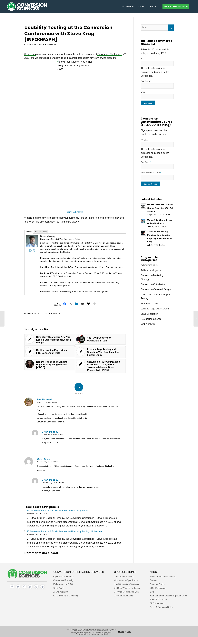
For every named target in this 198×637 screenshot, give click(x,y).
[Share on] (88, 303)
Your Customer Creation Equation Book (168, 595)
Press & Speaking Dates (161, 607)
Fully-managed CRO (63, 584)
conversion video (115, 218)
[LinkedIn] (30, 589)
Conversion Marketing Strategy (152, 277)
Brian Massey (47, 236)
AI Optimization (60, 591)
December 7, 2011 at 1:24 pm (37, 534)
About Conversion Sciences (163, 576)
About (154, 571)
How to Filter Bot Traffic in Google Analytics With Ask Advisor (160, 208)
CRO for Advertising (123, 595)
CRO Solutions (125, 571)
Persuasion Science (151, 319)
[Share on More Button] (94, 303)
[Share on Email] (82, 303)
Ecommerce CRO (150, 303)
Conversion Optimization (153, 284)
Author (28, 232)
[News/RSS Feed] (36, 589)
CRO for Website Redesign (127, 588)
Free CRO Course (158, 599)
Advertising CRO (149, 265)
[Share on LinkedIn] (76, 303)
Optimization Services (63, 576)
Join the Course (150, 184)
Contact (153, 580)
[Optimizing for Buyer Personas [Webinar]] (2, 319)
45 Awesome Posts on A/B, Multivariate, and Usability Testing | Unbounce (64, 531)
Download (148, 103)
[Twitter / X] (18, 589)
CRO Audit (58, 588)
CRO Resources (158, 588)
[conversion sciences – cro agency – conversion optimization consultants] (27, 6)
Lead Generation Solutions (126, 584)
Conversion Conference (109, 54)
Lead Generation (149, 314)
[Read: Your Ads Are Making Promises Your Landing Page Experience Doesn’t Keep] (143, 233)
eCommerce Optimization (126, 580)
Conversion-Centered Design (40, 45)
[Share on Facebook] (64, 303)
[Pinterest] (24, 589)
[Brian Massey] (32, 246)
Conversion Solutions (124, 576)
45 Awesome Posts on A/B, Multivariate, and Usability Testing (58, 510)
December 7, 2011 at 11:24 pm (37, 513)
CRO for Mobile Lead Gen (126, 591)
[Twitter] (34, 250)
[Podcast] (42, 589)
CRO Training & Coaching (65, 595)
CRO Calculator (157, 603)
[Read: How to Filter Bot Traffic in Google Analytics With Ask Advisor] (143, 206)
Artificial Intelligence (151, 270)
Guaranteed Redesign (63, 580)
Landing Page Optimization (155, 308)
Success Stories (157, 584)
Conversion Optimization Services (78, 571)
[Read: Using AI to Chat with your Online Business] (143, 221)
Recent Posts (41, 232)
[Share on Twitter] (70, 303)
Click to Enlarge (75, 212)
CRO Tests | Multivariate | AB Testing (155, 296)
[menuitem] (127, 6)
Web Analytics (148, 324)
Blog (152, 591)
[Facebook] (30, 250)
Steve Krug (30, 54)
